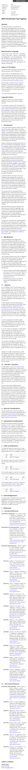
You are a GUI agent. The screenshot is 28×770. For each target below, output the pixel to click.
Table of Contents (20, 1)
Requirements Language (9, 51)
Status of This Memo (8, 67)
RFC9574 (4, 233)
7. (2, 508)
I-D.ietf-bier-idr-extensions (10, 417)
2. (2, 237)
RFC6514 (4, 144)
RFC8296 (10, 180)
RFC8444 (4, 307)
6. (2, 495)
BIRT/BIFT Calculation (11, 364)
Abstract (4, 24)
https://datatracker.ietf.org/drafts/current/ (13, 80)
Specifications (8, 237)
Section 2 (9, 425)
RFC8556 (13, 161)
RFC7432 (21, 144)
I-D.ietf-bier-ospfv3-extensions (14, 307)
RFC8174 (4, 62)
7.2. (2, 684)
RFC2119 (20, 60)
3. (2, 408)
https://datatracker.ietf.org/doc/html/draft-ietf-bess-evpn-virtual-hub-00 (17, 697)
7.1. (2, 511)
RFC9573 (11, 277)
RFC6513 (23, 143)
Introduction (8, 125)
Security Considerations (12, 408)
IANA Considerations (11, 446)
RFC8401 (20, 306)
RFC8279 (4, 129)
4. (2, 421)
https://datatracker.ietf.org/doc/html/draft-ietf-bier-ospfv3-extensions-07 (18, 557)
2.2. (2, 364)
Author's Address (7, 762)
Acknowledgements (10, 495)
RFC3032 (16, 326)
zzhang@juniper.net (8, 767)
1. (2, 125)
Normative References (11, 511)
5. (2, 446)
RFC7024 (4, 230)
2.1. (2, 285)
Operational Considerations (13, 421)
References (7, 508)
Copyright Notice (7, 97)
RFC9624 (19, 161)
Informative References (11, 684)
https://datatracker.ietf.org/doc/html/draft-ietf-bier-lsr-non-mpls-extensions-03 (17, 541)
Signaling (7, 285)
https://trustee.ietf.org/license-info (10, 108)
